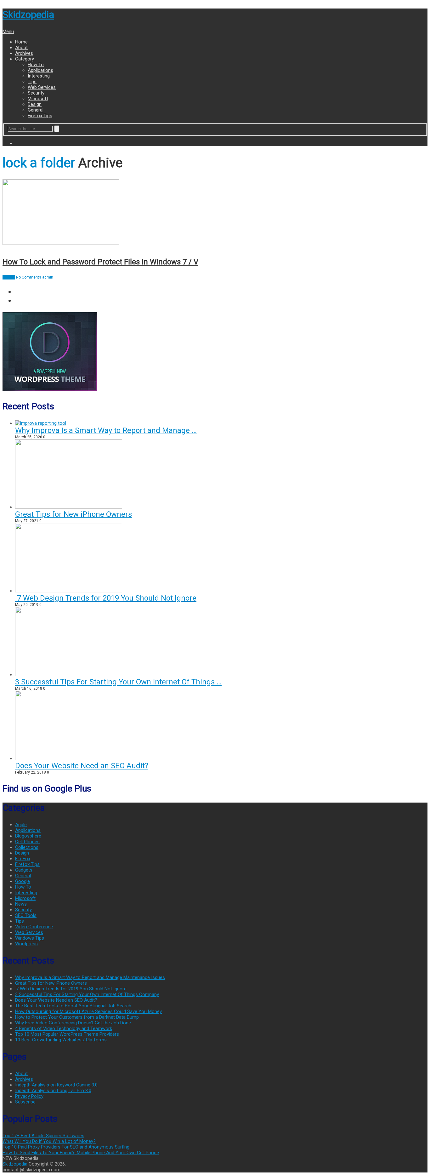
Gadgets (23, 870)
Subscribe (25, 1102)
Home (21, 42)
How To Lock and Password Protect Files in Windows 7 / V (100, 261)
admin (47, 277)
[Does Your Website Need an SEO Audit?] (68, 758)
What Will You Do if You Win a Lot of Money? (49, 1141)
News (21, 904)
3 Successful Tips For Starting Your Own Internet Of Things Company (87, 994)
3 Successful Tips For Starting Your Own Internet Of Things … (118, 681)
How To (36, 64)
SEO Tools (26, 915)
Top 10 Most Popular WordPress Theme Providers (67, 1034)
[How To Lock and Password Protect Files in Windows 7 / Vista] (215, 212)
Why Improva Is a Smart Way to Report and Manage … (106, 430)
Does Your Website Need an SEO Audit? (81, 765)
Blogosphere (28, 836)
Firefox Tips (40, 115)
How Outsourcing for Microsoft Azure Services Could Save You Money (88, 1011)
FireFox (22, 858)
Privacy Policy (29, 1096)
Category (24, 59)
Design (35, 104)
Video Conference (34, 927)
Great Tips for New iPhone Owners (73, 514)
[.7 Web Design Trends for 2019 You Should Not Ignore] (68, 591)
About (21, 47)
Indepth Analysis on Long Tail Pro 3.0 (53, 1090)
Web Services (42, 87)
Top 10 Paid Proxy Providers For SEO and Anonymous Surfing (66, 1147)
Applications (40, 70)
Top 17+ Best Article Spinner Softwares (43, 1135)
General (35, 110)
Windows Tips (29, 938)
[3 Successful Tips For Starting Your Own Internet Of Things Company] (68, 674)
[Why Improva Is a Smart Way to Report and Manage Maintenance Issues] (40, 423)
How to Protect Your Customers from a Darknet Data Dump (77, 1017)
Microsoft (38, 98)
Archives (24, 53)
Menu (8, 31)
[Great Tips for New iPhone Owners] (68, 507)
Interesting (39, 76)
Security (36, 93)
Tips (32, 81)
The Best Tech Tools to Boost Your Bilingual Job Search (73, 1006)
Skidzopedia (28, 14)
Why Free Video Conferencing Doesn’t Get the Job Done (73, 1023)
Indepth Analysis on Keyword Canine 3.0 (56, 1085)
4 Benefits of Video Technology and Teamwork (63, 1028)
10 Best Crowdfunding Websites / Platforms (61, 1040)
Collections (26, 847)
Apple (21, 824)
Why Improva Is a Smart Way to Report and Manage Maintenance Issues (90, 977)
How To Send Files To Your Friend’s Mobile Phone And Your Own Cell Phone (81, 1152)
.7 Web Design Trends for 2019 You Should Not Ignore (105, 598)
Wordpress (26, 944)
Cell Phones (27, 841)
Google (22, 881)
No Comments (28, 277)
